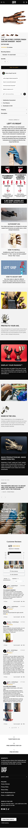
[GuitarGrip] (14, 2)
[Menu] (1, 2)
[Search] (4, 2)
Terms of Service (5, 784)
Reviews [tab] (5, 578)
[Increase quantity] (8, 61)
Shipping (3, 109)
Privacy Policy (4, 786)
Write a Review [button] (14, 571)
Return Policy (4, 789)
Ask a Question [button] (14, 574)
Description (4, 113)
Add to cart (14, 67)
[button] (22, 601)
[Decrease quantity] (2, 61)
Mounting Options (5, 51)
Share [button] (6, 601)
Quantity (3, 58)
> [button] (18, 727)
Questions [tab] (14, 578)
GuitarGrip (6, 822)
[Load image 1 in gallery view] (14, 18)
